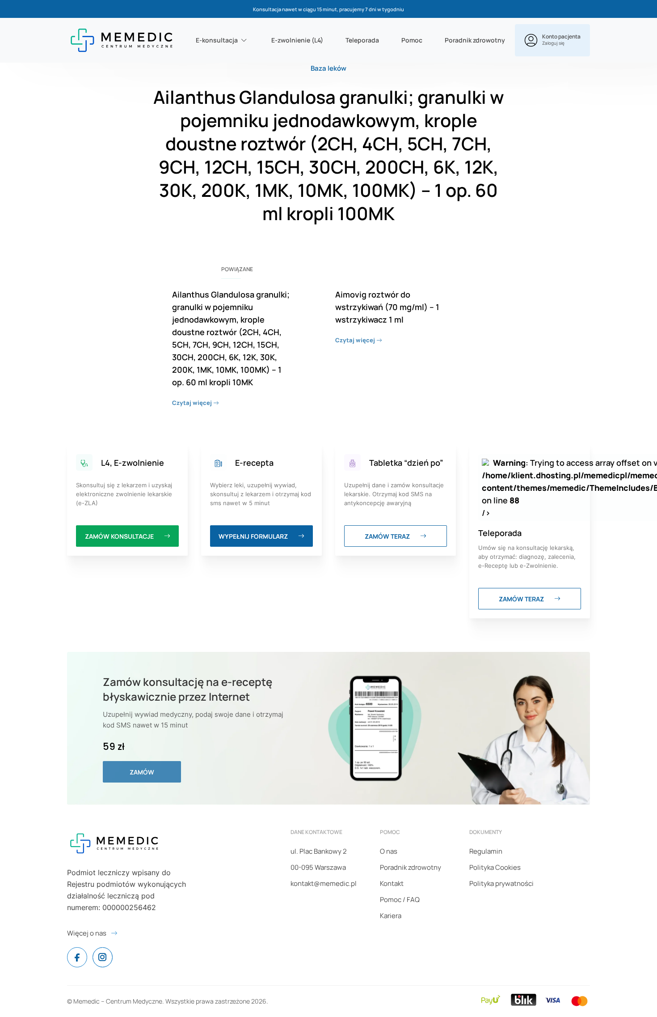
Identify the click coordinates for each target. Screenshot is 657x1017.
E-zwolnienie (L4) (297, 40)
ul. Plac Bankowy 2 (319, 851)
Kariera (390, 915)
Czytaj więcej (192, 403)
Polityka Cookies (495, 867)
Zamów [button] (142, 772)
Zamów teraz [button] (388, 536)
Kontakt (392, 883)
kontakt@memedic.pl (324, 883)
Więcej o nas (86, 933)
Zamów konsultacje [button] (120, 536)
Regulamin (485, 851)
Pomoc (411, 40)
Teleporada (362, 40)
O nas (388, 851)
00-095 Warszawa (318, 867)
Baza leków (328, 68)
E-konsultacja (217, 40)
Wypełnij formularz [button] (254, 536)
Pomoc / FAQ (400, 899)
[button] (552, 40)
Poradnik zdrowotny (475, 40)
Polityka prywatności (501, 883)
